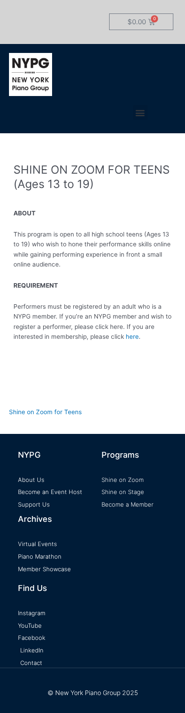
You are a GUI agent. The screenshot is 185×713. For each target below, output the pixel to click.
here (132, 336)
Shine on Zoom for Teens (45, 412)
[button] (140, 112)
